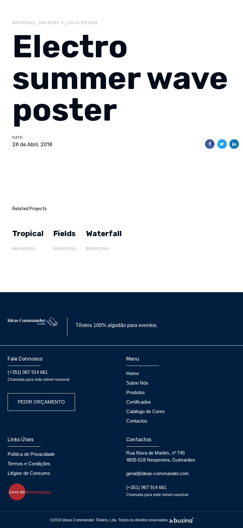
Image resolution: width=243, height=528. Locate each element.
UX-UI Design (82, 23)
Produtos (135, 392)
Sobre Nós (137, 383)
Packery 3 (51, 23)
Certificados (138, 402)
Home (132, 373)
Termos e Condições (29, 463)
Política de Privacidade (31, 454)
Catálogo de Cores (145, 411)
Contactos (136, 421)
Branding (24, 23)
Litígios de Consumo (29, 473)
